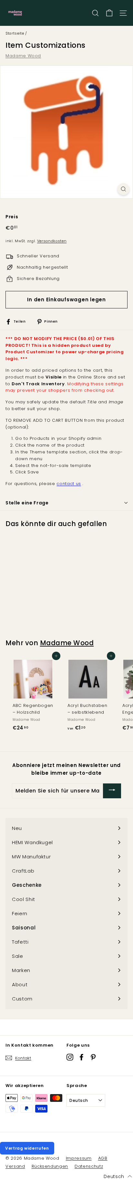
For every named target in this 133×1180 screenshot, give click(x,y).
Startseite (14, 33)
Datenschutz (89, 1166)
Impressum (79, 1158)
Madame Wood (23, 56)
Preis (11, 216)
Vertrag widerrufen (27, 1148)
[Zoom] (123, 189)
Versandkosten (51, 240)
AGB (102, 1158)
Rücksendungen (50, 1166)
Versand (15, 1166)
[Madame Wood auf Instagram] (69, 1056)
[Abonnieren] (112, 790)
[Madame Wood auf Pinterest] (93, 1056)
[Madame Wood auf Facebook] (81, 1056)
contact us (68, 484)
